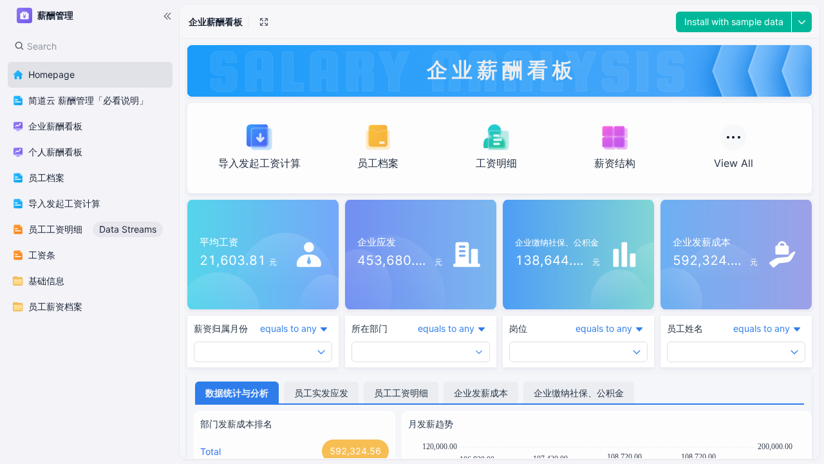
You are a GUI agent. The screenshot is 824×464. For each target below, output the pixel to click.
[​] (167, 15)
